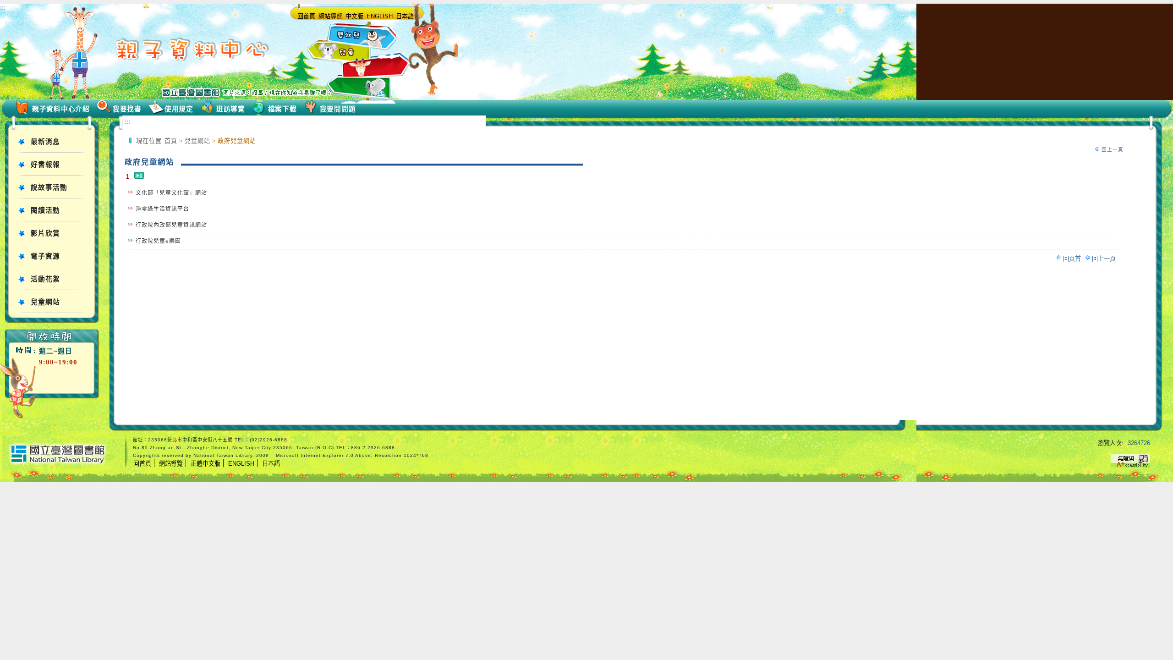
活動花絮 (45, 279)
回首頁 (306, 16)
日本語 (405, 16)
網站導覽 (330, 16)
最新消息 (45, 141)
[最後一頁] (139, 176)
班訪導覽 (230, 109)
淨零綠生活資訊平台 (162, 209)
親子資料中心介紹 (61, 109)
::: (2, 7)
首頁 (170, 141)
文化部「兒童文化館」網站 (171, 193)
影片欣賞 (45, 233)
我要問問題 (338, 109)
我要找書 (127, 109)
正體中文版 (205, 463)
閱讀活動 (45, 210)
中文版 (354, 16)
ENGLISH (380, 16)
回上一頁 (1113, 149)
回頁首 (1072, 258)
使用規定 (178, 109)
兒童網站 (45, 302)
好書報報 (45, 164)
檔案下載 (282, 109)
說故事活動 (49, 187)
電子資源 (45, 256)
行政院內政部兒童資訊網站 (171, 225)
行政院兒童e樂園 (158, 241)
